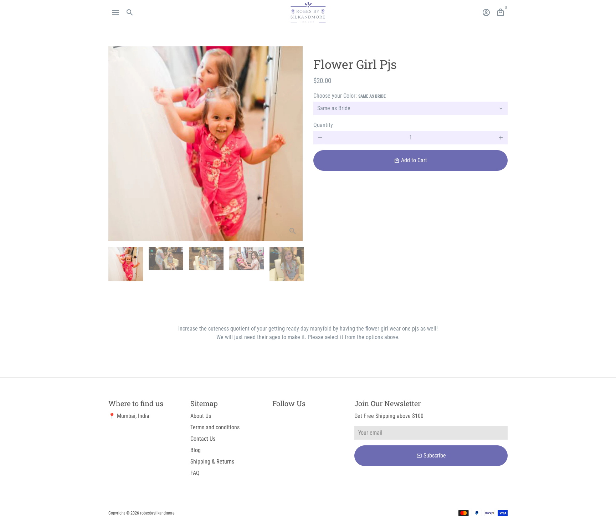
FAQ (195, 473)
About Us (200, 416)
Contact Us (202, 438)
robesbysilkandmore (157, 513)
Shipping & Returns (212, 461)
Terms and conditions (215, 427)
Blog (195, 450)
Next (293, 143)
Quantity (323, 125)
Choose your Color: (349, 95)
